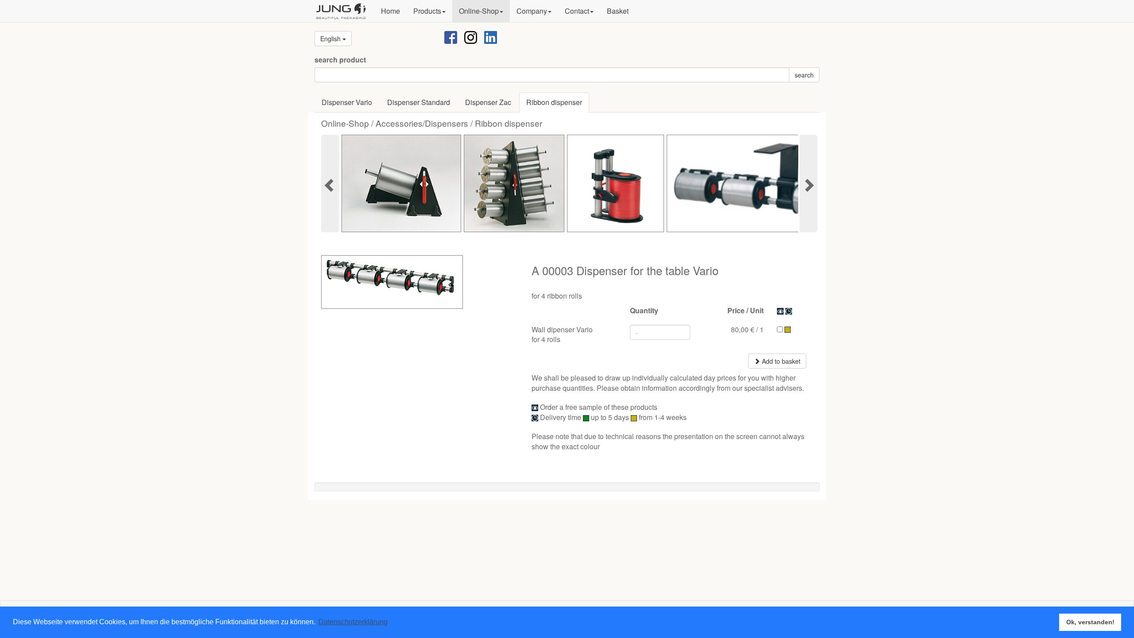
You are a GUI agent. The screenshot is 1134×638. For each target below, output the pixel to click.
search (804, 74)
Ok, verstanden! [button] (1090, 622)
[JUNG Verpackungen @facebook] (450, 36)
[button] (429, 11)
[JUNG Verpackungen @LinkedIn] (490, 36)
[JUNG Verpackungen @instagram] (470, 36)
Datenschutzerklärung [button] (353, 622)
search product (340, 60)
